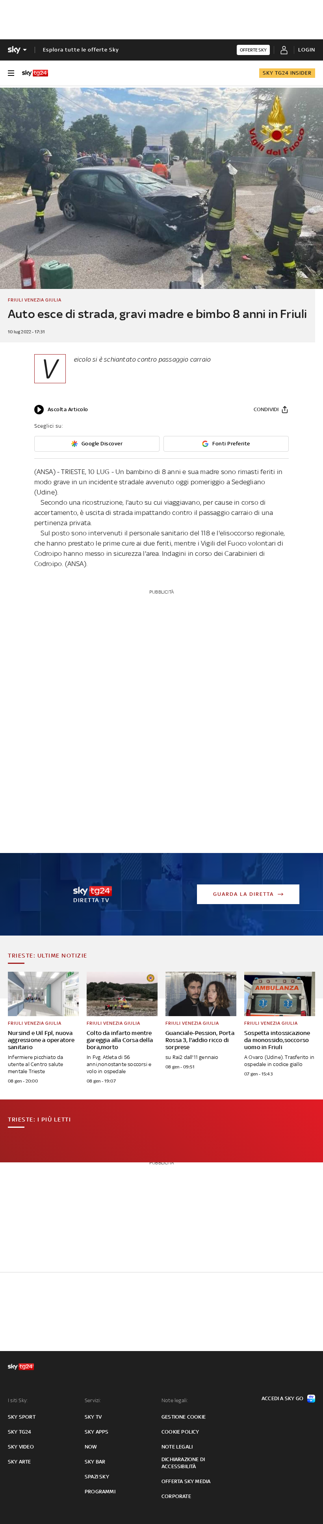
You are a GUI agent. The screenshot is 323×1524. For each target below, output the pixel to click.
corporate (176, 1496)
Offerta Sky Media (186, 1481)
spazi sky (97, 1477)
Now (91, 1447)
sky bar (95, 1462)
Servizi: (93, 1400)
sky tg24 (20, 1432)
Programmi (100, 1492)
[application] (61, 409)
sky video (21, 1447)
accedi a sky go (282, 1398)
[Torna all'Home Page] (35, 73)
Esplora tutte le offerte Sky (81, 50)
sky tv (93, 1417)
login (306, 50)
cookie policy (180, 1432)
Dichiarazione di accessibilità (183, 1462)
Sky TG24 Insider (287, 73)
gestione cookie (184, 1417)
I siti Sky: (18, 1400)
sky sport (21, 1417)
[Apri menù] (11, 73)
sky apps (97, 1432)
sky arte (19, 1462)
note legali (177, 1447)
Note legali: (175, 1400)
